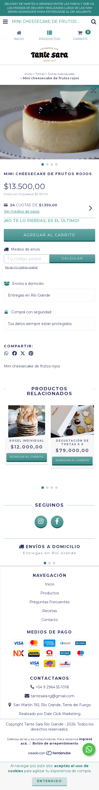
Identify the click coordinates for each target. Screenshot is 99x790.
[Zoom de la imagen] (93, 90)
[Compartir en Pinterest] (31, 353)
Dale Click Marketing (62, 713)
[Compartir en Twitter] (22, 353)
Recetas (49, 611)
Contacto (49, 619)
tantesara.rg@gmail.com (52, 696)
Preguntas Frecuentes (49, 602)
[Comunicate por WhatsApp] (88, 749)
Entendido (49, 781)
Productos (49, 593)
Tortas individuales (61, 74)
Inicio (28, 74)
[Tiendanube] (49, 754)
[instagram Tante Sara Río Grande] (41, 522)
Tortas (40, 74)
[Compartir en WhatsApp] (6, 353)
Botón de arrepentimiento (55, 743)
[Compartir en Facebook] (14, 353)
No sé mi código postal (21, 267)
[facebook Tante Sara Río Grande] (57, 522)
